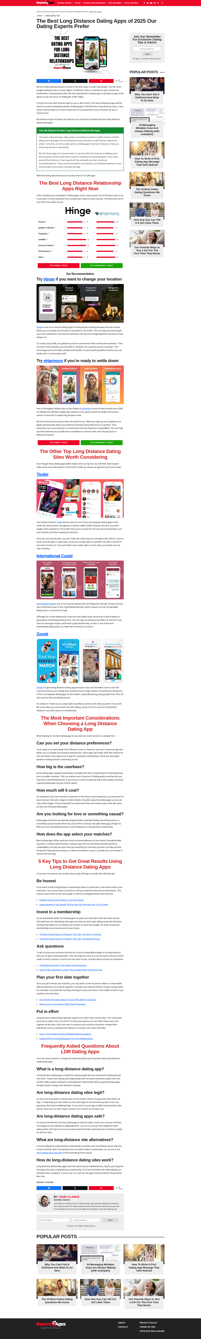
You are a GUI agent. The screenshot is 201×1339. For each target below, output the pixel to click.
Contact (123, 1327)
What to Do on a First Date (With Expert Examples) (62, 1004)
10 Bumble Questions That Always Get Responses (63, 965)
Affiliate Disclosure (152, 1331)
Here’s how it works (96, 12)
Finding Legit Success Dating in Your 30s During (61, 900)
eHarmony (53, 360)
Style (78, 3)
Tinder (43, 474)
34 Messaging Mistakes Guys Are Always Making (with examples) (147, 130)
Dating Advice (64, 3)
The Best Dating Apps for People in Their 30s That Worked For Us (69, 939)
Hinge (49, 279)
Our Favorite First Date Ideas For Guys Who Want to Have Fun (67, 1000)
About (121, 1323)
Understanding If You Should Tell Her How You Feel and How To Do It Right (73, 904)
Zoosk (42, 633)
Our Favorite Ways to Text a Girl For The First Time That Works (147, 250)
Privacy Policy (148, 1323)
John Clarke (69, 1196)
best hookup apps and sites (49, 1153)
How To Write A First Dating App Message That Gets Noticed (147, 161)
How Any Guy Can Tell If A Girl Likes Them (147, 221)
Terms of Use (147, 1327)
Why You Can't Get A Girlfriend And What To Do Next (147, 97)
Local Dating (131, 3)
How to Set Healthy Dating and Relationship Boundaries (65, 1034)
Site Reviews (115, 3)
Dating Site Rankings (94, 3)
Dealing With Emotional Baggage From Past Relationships (66, 1038)
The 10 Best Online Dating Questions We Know (147, 192)
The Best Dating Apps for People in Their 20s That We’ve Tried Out (70, 934)
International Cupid (54, 555)
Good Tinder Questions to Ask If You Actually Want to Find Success (70, 970)
